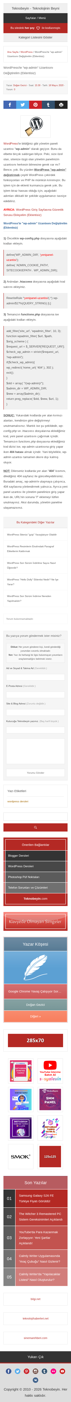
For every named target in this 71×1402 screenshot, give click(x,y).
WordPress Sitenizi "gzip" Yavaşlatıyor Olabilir (32, 534)
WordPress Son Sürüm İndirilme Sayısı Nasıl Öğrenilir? (31, 565)
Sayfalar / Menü (35, 18)
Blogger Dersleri (18, 855)
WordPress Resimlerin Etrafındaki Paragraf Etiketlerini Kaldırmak (30, 549)
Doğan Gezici (20, 85)
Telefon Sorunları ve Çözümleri (28, 887)
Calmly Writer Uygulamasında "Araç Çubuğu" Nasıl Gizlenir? (39, 1258)
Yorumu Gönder (35, 772)
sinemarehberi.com (35, 1338)
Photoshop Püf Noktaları (23, 877)
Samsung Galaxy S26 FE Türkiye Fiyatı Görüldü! (36, 1198)
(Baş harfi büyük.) (32, 721)
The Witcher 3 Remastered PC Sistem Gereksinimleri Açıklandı (41, 1216)
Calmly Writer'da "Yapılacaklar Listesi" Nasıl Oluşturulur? (39, 1276)
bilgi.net (35, 1299)
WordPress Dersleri (21, 866)
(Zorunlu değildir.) (25, 703)
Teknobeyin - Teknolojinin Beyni (35, 8)
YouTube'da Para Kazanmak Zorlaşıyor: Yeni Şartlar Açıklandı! (38, 1237)
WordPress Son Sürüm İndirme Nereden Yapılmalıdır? (29, 598)
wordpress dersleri (17, 801)
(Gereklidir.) (26, 668)
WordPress (27, 52)
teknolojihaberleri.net (35, 1318)
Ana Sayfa (12, 52)
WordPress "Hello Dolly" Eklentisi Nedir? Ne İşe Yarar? (32, 582)
